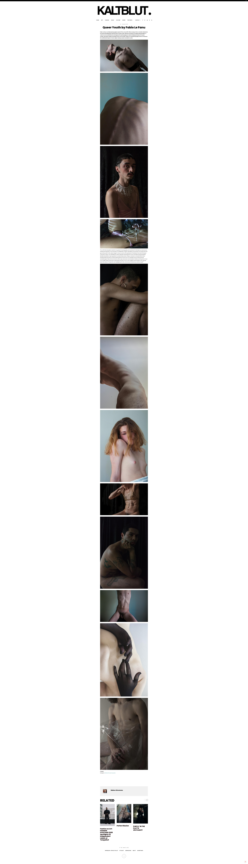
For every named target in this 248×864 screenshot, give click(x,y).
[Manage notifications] (245, 862)
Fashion (107, 20)
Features (129, 20)
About (134, 850)
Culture (118, 20)
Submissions (128, 850)
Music (112, 20)
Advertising (140, 850)
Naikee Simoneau (117, 790)
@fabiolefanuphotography (110, 772)
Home (97, 20)
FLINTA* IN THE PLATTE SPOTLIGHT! (139, 828)
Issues (123, 20)
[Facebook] (143, 20)
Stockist (121, 850)
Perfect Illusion (123, 826)
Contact (137, 20)
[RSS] (149, 20)
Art (102, 20)
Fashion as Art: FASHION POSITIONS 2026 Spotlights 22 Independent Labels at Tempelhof (106, 834)
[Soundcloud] (147, 20)
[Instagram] (145, 20)
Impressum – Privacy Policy (111, 850)
